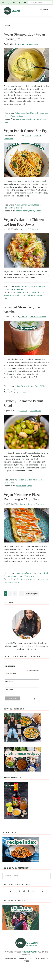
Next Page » (32, 594)
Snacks (7, 576)
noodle (19, 210)
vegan (6, 122)
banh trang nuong (40, 579)
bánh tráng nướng (24, 579)
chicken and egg (23, 292)
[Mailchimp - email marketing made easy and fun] (35, 699)
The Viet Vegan (29, 952)
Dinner (33, 113)
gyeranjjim (24, 119)
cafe (18, 392)
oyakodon (16, 295)
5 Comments (33, 229)
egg (17, 119)
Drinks (23, 386)
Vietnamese (29, 576)
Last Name (9, 690)
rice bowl (26, 295)
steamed (43, 119)
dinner (34, 292)
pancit (25, 210)
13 (22, 593)
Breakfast (25, 113)
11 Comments (35, 410)
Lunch (30, 205)
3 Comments (32, 44)
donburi (41, 292)
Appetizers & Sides (23, 479)
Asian (17, 113)
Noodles (38, 205)
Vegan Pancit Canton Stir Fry (25, 131)
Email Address (11, 673)
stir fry (32, 210)
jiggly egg (34, 119)
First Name (9, 682)
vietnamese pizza (11, 582)
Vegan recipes (16, 116)
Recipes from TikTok (13, 207)
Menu (46, 9)
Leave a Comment (38, 316)
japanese (7, 295)
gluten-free (21, 485)
